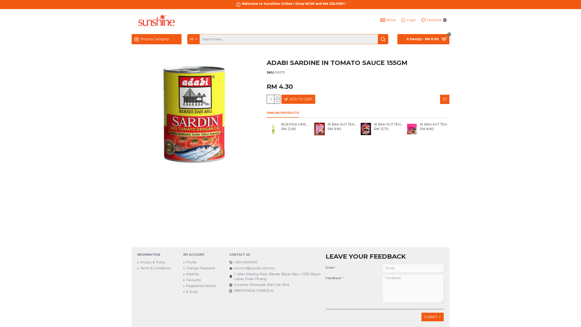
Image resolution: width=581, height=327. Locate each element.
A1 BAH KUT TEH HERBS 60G (388, 124)
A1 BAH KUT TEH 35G (342, 124)
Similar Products (283, 112)
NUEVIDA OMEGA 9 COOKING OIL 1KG (296, 124)
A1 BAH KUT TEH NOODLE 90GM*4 (434, 124)
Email (330, 267)
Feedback (333, 278)
